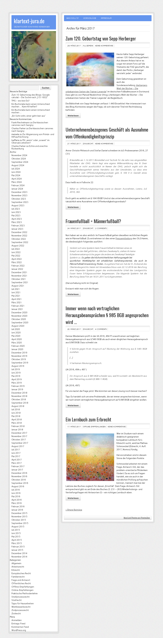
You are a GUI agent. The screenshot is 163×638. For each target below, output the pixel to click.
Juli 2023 (15, 209)
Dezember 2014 (19, 553)
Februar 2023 (18, 225)
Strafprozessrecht (20, 596)
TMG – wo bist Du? (20, 100)
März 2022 (16, 262)
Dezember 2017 (19, 433)
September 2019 (19, 362)
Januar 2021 (17, 309)
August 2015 (17, 526)
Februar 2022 (18, 265)
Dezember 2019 (19, 352)
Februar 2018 (18, 426)
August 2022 (17, 245)
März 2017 (16, 463)
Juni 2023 (16, 212)
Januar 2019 (17, 389)
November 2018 (19, 396)
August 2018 (17, 406)
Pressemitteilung (124, 238)
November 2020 (19, 316)
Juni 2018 (16, 413)
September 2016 (19, 483)
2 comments (101, 228)
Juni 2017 (16, 453)
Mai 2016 (15, 496)
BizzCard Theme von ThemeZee (137, 518)
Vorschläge (89, 18)
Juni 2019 (16, 372)
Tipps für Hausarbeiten (22, 603)
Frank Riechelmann (20, 122)
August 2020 (17, 326)
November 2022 (19, 235)
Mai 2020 (15, 336)
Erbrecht (15, 570)
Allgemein (88, 46)
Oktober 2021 (18, 279)
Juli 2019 (15, 369)
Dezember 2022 (19, 232)
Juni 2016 (16, 493)
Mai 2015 (15, 536)
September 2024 (19, 162)
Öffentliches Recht (21, 583)
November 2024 (19, 155)
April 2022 (16, 259)
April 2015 (16, 540)
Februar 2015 (18, 546)
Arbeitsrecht (17, 566)
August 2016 (17, 486)
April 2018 (16, 419)
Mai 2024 (15, 175)
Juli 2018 (15, 409)
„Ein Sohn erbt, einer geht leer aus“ (28, 116)
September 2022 (19, 242)
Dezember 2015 (19, 513)
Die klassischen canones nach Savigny (29, 123)
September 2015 (19, 523)
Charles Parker (18, 128)
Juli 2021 (15, 289)
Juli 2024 (15, 168)
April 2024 (16, 178)
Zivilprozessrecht (20, 610)
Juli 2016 (15, 489)
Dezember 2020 (19, 312)
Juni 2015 (16, 533)
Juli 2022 (15, 249)
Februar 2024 (18, 185)
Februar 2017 (18, 466)
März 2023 (16, 222)
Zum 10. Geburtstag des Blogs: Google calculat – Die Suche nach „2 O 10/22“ (30, 96)
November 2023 (19, 195)
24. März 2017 (74, 228)
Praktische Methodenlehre (24, 593)
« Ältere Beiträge (74, 510)
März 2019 (16, 382)
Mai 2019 (15, 376)
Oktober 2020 (18, 319)
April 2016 (16, 499)
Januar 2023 (17, 229)
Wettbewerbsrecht (21, 607)
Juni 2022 (16, 252)
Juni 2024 (16, 172)
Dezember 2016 (19, 473)
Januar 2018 (17, 429)
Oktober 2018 (18, 399)
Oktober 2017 (18, 439)
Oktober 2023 (18, 198)
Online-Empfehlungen (22, 590)
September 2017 (19, 443)
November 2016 (19, 476)
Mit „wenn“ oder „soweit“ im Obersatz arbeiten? (30, 141)
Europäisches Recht (21, 573)
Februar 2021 (18, 306)
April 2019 (16, 379)
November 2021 (19, 275)
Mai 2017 (15, 456)
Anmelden (16, 620)
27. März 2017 (74, 144)
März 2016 (16, 503)
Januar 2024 (17, 188)
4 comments (101, 329)
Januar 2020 (17, 349)
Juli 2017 (15, 449)
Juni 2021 (16, 292)
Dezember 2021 (19, 272)
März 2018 (16, 423)
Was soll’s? (72, 18)
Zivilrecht (88, 144)
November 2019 (19, 356)
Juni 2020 (16, 332)
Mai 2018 (15, 416)
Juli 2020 (15, 329)
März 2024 (16, 182)
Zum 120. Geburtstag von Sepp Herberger (101, 38)
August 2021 (17, 285)
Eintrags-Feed (18, 623)
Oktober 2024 (18, 158)
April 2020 (16, 339)
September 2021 (19, 282)
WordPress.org (18, 630)
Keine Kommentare (104, 46)
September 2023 (19, 202)
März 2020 (16, 342)
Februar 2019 (18, 386)
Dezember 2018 (19, 392)
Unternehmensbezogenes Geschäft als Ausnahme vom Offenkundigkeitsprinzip (107, 133)
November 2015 (19, 516)
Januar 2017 (17, 469)
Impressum (106, 18)
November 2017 (19, 436)
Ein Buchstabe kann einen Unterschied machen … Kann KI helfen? (30, 105)
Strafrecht (16, 600)
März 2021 (16, 302)
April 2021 (16, 299)
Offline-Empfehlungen (94, 427)
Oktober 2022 (18, 239)
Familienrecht (18, 576)
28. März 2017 (74, 46)
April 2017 (16, 459)
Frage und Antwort (20, 580)
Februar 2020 (18, 346)
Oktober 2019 (18, 359)
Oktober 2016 (18, 479)
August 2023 (17, 205)
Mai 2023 (15, 215)
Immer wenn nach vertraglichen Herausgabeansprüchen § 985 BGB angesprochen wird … (107, 315)
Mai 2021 (15, 295)
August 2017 (17, 446)
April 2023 (16, 219)
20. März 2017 (74, 329)
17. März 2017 (74, 427)
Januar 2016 (17, 510)
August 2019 (17, 366)
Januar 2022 (17, 269)
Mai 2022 (15, 255)
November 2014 (19, 556)
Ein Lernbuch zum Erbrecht (88, 419)
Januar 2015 (17, 550)
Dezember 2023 (19, 192)
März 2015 (16, 543)
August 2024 (17, 165)
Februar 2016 (18, 506)
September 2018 (19, 402)
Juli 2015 (15, 530)
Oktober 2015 (18, 520)
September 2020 (19, 322)
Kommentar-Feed (20, 627)
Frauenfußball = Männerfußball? (93, 221)
